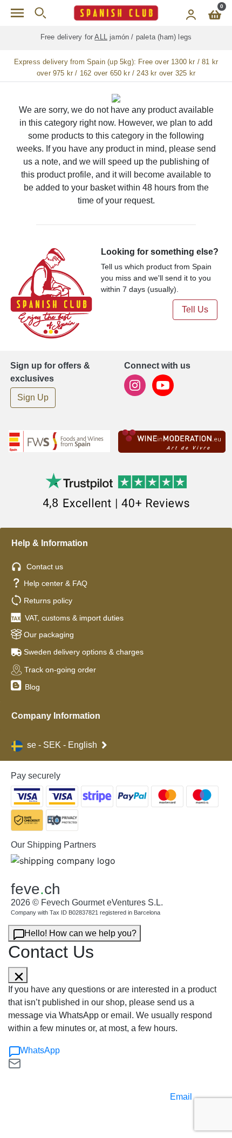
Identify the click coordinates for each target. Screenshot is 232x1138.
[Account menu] (191, 13)
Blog (31, 687)
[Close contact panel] (18, 975)
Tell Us (195, 309)
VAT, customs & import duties (74, 618)
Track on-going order (60, 669)
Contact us (44, 566)
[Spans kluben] (116, 13)
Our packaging (49, 634)
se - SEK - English (62, 744)
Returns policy (48, 600)
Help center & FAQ (55, 583)
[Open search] (40, 13)
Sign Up (33, 397)
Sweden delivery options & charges (84, 652)
